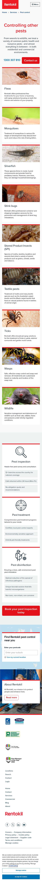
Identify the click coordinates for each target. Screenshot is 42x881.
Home (4, 12)
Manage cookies (11, 843)
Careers (8, 832)
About (7, 806)
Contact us (30, 60)
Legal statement (11, 837)
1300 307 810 (12, 60)
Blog (7, 803)
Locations (9, 771)
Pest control (25, 12)
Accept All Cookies (21, 877)
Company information (22, 832)
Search (8, 774)
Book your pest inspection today (21, 610)
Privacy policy (10, 835)
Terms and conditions (13, 840)
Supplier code (25, 837)
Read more (11, 697)
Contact (8, 778)
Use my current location (16, 657)
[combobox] (21, 652)
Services (13, 12)
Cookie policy (24, 835)
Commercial (10, 799)
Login (7, 781)
